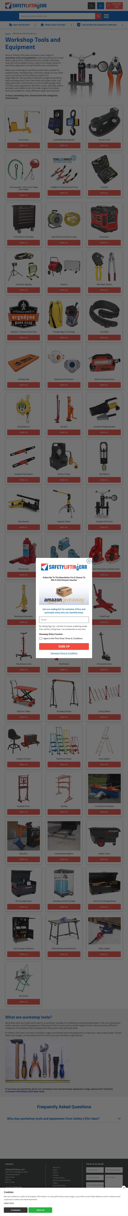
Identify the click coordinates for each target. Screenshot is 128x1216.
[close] (124, 1188)
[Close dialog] (89, 561)
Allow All (40, 1210)
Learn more (9, 1203)
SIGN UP (64, 646)
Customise (15, 1210)
